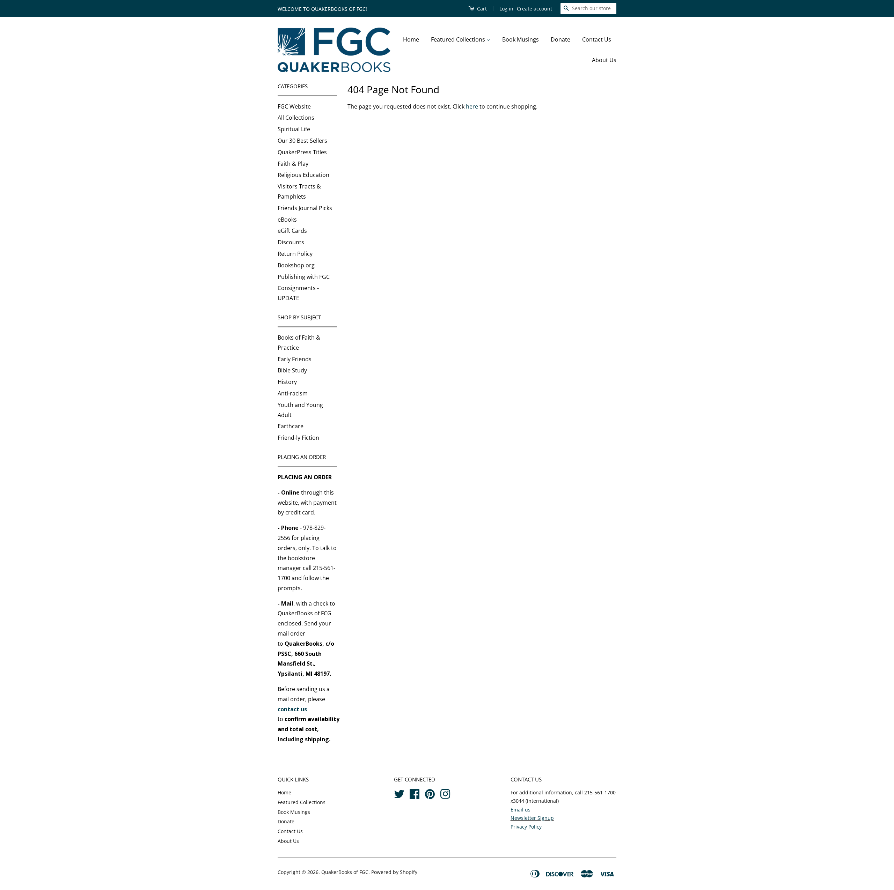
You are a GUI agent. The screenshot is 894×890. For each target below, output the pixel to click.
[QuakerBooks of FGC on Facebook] (414, 792)
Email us (520, 809)
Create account (534, 8)
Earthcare (290, 426)
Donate (560, 39)
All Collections (296, 117)
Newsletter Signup (532, 818)
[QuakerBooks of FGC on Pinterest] (430, 792)
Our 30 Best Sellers (302, 140)
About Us (604, 60)
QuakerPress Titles (302, 152)
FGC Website (294, 106)
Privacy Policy (526, 826)
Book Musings (520, 39)
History (287, 382)
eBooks (287, 219)
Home (411, 39)
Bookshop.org (296, 265)
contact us (292, 709)
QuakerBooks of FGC (344, 872)
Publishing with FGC (304, 277)
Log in (506, 8)
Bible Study (292, 370)
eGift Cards (292, 231)
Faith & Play (293, 164)
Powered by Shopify (394, 872)
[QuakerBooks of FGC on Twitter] (399, 792)
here (472, 106)
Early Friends (295, 359)
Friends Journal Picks (305, 208)
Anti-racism (293, 393)
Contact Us (596, 39)
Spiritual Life (294, 129)
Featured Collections (458, 39)
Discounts (291, 242)
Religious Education (303, 175)
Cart (481, 8)
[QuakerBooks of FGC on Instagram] (445, 792)
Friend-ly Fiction (298, 438)
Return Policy (295, 254)
